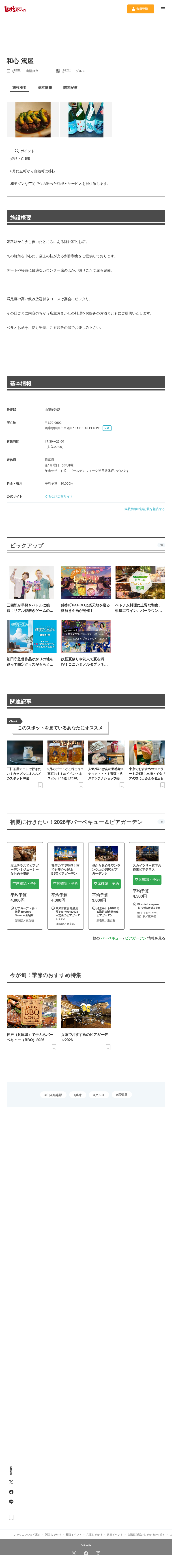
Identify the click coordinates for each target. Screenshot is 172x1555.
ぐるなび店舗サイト (59, 496)
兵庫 (78, 1095)
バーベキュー (111, 938)
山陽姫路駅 (54, 1095)
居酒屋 (122, 1094)
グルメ (100, 1095)
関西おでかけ (53, 1534)
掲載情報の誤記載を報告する (145, 508)
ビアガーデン (135, 938)
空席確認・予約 (24, 884)
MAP (107, 428)
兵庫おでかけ (94, 1534)
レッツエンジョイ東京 (27, 1534)
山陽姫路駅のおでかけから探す (146, 1534)
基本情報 (21, 383)
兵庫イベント (115, 1534)
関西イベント (74, 1534)
